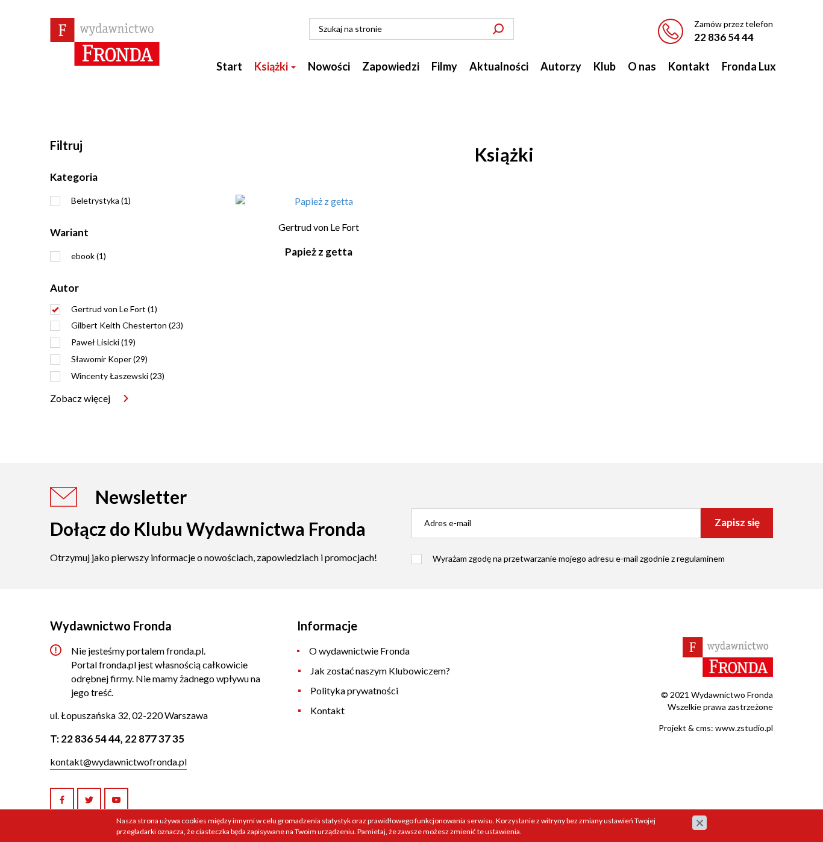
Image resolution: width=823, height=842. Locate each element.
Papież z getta (318, 251)
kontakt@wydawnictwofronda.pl (118, 761)
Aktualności (498, 66)
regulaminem (701, 558)
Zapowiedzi (390, 66)
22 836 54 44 (724, 37)
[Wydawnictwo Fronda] (105, 42)
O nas (642, 66)
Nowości (329, 66)
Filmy (444, 66)
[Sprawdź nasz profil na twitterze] (89, 800)
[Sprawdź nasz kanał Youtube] (116, 800)
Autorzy (560, 66)
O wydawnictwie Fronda (359, 650)
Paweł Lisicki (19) (103, 342)
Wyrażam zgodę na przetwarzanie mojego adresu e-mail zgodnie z (579, 558)
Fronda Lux (749, 66)
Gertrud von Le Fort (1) (114, 309)
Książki (272, 66)
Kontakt (689, 66)
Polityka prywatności (354, 690)
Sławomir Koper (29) (109, 359)
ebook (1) (88, 256)
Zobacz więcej (80, 398)
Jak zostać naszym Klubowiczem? (380, 670)
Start (229, 66)
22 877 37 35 (154, 738)
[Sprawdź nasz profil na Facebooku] (62, 800)
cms (703, 728)
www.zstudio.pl (744, 728)
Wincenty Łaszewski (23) (117, 376)
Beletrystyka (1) (101, 200)
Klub (604, 66)
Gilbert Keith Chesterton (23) (127, 325)
